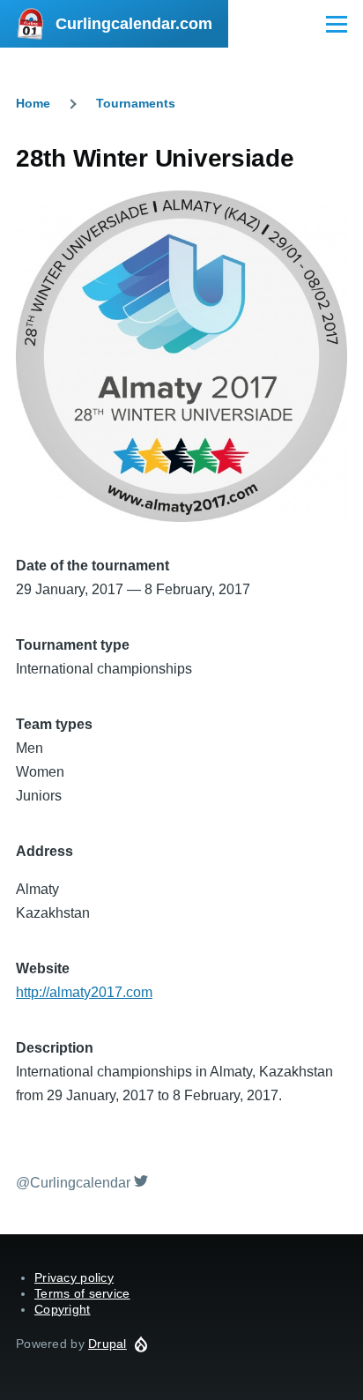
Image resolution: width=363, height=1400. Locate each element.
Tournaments (135, 103)
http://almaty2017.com (84, 992)
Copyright (62, 1309)
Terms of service (82, 1293)
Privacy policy (74, 1277)
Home (33, 103)
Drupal (107, 1344)
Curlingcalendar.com (134, 24)
